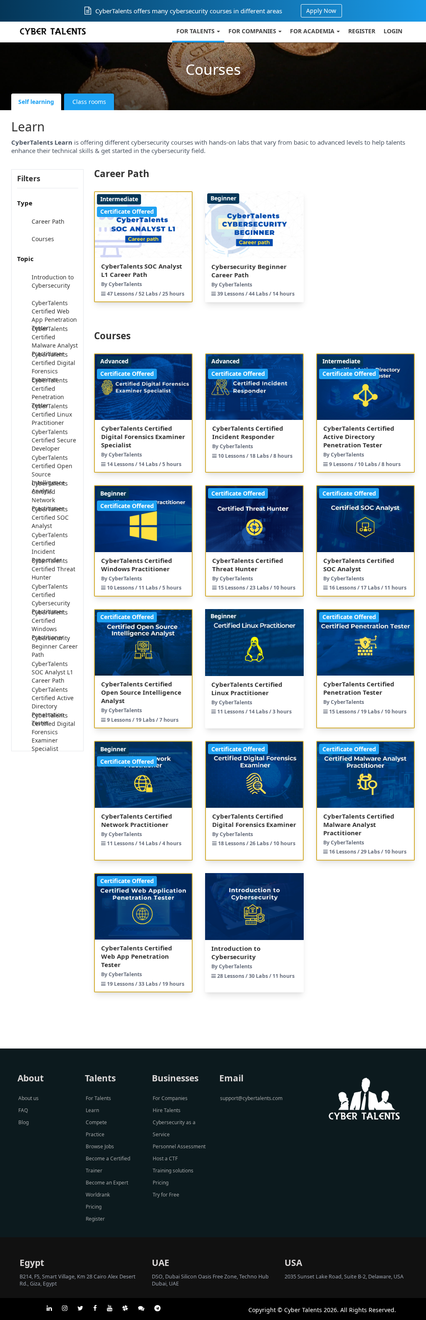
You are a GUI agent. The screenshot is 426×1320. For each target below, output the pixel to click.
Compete (96, 1122)
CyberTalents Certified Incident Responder (50, 547)
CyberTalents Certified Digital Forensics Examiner (53, 366)
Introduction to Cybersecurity (53, 281)
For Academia (312, 31)
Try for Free (166, 1194)
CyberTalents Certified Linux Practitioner (52, 414)
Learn (92, 1110)
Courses (43, 239)
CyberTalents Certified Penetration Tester (50, 392)
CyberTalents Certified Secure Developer (54, 440)
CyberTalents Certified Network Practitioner (50, 495)
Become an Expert (107, 1182)
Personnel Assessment (179, 1146)
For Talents (195, 31)
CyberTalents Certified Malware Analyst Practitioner (55, 341)
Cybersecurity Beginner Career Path (55, 646)
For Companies (252, 31)
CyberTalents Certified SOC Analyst (50, 517)
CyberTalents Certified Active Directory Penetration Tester (53, 706)
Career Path (48, 221)
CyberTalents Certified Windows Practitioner (50, 624)
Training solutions (173, 1170)
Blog (23, 1122)
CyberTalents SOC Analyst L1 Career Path (52, 672)
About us (28, 1098)
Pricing (94, 1206)
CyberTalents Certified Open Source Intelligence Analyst (52, 474)
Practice (95, 1134)
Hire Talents (167, 1110)
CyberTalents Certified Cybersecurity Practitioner (51, 598)
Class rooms (89, 102)
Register (361, 31)
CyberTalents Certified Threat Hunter (53, 569)
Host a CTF (165, 1158)
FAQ (23, 1110)
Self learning (36, 102)
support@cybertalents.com (251, 1098)
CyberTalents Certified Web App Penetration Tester (54, 315)
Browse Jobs (100, 1146)
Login (393, 31)
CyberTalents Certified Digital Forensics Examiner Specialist (53, 732)
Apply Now (321, 11)
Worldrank (98, 1194)
